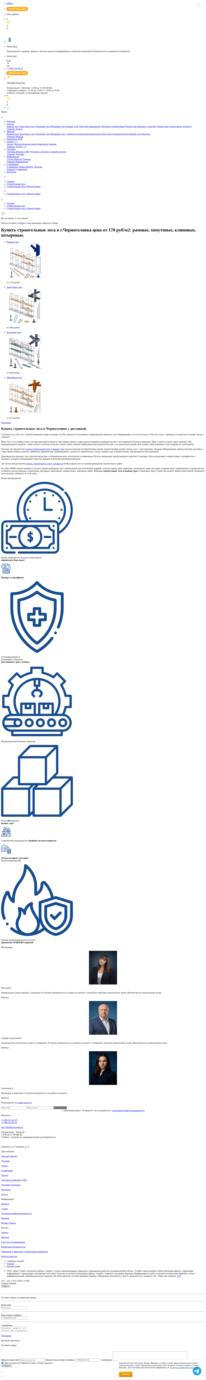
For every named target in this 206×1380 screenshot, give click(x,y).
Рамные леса (13, 126)
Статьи (10, 159)
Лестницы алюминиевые (113, 126)
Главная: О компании (17, 169)
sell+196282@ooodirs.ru (12, 1127)
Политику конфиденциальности (183, 1368)
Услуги (4, 1194)
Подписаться (60, 1108)
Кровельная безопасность (13, 1247)
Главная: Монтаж (15, 136)
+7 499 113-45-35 (15, 68)
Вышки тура (72, 126)
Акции (10, 144)
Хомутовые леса (27, 126)
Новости (18, 159)
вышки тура (58, 449)
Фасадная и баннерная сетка (115, 134)
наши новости (24, 1102)
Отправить (6, 1336)
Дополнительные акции (25, 144)
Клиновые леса (42, 126)
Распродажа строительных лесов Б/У (174, 126)
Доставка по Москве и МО (14, 1180)
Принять (125, 1374)
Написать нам (17, 9)
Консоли (146, 134)
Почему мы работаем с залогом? (140, 126)
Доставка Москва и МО (18, 151)
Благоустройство (9, 1256)
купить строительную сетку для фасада (44, 463)
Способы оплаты (58, 151)
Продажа (11, 121)
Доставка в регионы (39, 151)
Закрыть (5, 1286)
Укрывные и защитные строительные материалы (24, 1251)
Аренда (10, 124)
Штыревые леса (58, 126)
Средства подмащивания (13, 1242)
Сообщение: (107, 1360)
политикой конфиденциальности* (128, 1110)
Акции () (12, 141)
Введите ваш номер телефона (60, 1360)
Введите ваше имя (10, 1360)
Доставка (11, 149)
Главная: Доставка (15, 154)
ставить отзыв (13, 1266)
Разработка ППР (14, 139)
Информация (13, 157)
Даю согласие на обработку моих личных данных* (28, 1363)
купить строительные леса (37, 449)
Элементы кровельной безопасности (83, 134)
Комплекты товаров (46, 144)
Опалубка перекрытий (89, 126)
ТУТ (179, 1276)
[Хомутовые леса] (106, 306)
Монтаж (11, 131)
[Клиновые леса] (106, 351)
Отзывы (10, 1263)
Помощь (27, 159)
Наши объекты (26, 167)
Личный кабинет (9, 1156)
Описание (6, 422)
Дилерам (38, 167)
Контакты (11, 172)
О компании (12, 164)
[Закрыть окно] (199, 5)
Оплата (4, 1175)
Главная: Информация (17, 162)
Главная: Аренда (15, 129)
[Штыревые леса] (106, 396)
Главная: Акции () (16, 146)
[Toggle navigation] (8, 107)
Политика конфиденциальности (16, 1213)
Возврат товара (8, 1223)
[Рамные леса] (106, 261)
